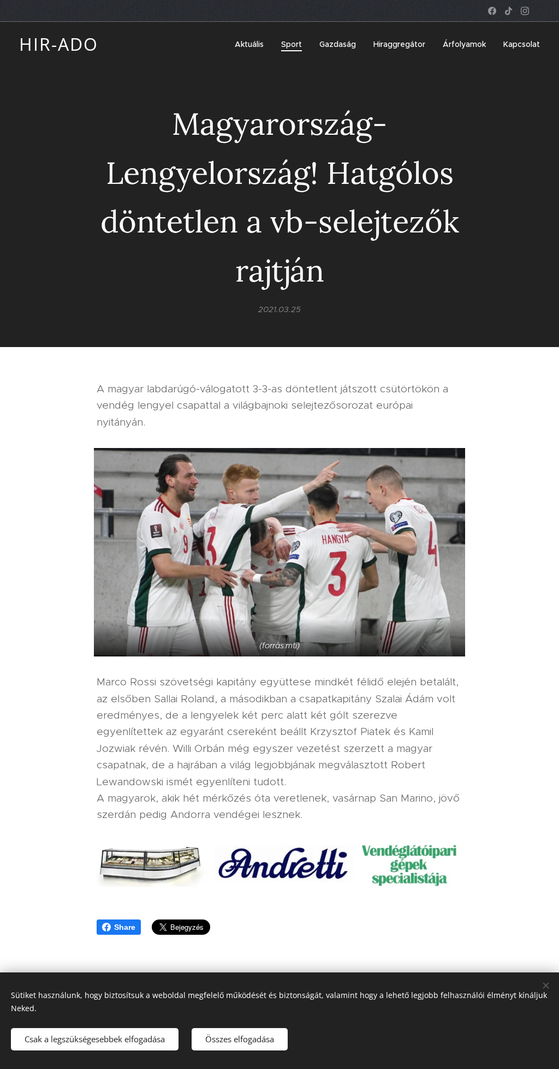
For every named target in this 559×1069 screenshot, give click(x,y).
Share (124, 927)
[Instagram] (525, 11)
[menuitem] (252, 44)
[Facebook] (492, 11)
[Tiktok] (508, 11)
